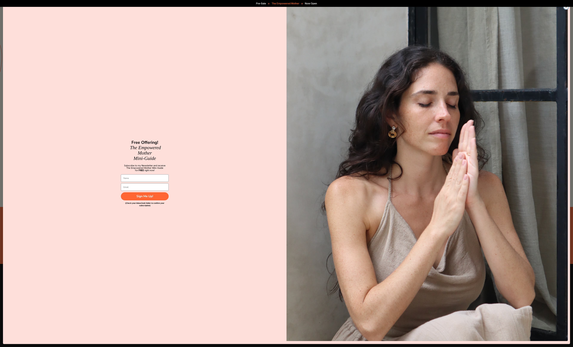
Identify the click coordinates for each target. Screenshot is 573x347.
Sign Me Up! (144, 196)
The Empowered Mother (285, 3)
